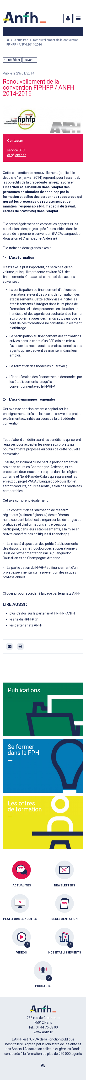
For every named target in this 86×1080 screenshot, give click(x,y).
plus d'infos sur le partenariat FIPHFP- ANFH (42, 613)
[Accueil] (24, 17)
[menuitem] (21, 877)
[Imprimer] (20, 646)
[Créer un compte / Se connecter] (67, 18)
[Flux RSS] (43, 1066)
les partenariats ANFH (26, 625)
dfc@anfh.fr (16, 155)
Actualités (21, 40)
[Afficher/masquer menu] (78, 18)
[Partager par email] (9, 646)
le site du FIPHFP (22, 619)
